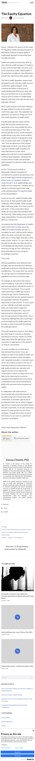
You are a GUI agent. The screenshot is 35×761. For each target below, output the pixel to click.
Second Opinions (18, 537)
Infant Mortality (5, 535)
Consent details (5, 748)
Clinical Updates (5, 717)
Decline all (17, 756)
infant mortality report (18, 227)
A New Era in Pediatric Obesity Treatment (11, 695)
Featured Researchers (7, 721)
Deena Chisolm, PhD (18, 18)
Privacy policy (19, 748)
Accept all (17, 752)
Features (10, 537)
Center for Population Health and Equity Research (14, 532)
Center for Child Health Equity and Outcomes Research (16, 529)
